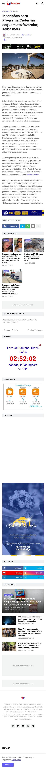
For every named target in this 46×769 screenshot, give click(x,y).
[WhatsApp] (27, 226)
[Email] (33, 226)
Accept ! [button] (8, 765)
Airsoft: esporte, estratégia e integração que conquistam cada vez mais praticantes (29, 645)
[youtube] (23, 726)
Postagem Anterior (11, 330)
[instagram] (28, 726)
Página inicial (7, 11)
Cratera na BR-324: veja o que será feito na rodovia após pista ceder (33, 257)
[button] (3, 4)
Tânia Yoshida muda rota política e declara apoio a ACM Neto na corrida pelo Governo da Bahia (30, 632)
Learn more (16, 760)
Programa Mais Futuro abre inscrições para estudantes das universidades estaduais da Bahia (11, 289)
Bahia (16, 11)
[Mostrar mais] (38, 226)
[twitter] (18, 726)
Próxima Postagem (35, 330)
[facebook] (13, 726)
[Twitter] (22, 226)
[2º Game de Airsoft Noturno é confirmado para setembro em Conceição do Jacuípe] (9, 620)
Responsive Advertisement (23, 305)
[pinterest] (33, 726)
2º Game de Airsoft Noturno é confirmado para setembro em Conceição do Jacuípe (30, 619)
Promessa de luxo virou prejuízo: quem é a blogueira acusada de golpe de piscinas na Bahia (11, 258)
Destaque (17, 220)
